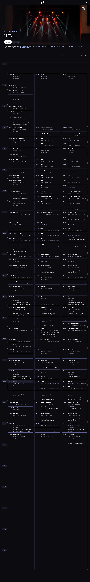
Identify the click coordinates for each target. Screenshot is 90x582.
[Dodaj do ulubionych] (14, 42)
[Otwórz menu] (3, 2)
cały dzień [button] (83, 56)
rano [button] (70, 56)
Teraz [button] (66, 56)
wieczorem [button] (76, 56)
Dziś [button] (63, 56)
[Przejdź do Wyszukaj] (87, 2)
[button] (86, 60)
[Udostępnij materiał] (18, 42)
